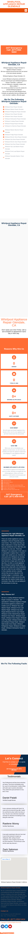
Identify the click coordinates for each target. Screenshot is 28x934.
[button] (26, 10)
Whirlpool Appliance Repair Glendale (14, 4)
